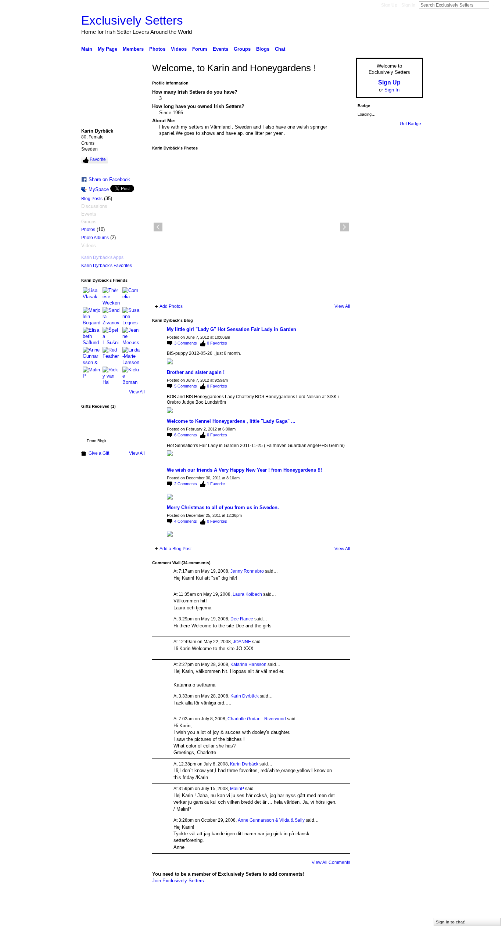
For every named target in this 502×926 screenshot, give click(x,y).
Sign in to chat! (451, 922)
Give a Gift (99, 453)
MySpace (99, 189)
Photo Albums (95, 237)
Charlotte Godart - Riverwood (256, 718)
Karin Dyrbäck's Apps (102, 257)
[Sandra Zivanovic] (111, 316)
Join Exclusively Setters (178, 880)
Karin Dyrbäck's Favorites (106, 265)
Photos (88, 229)
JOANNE (242, 641)
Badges (339, 917)
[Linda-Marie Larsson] (131, 355)
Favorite (98, 159)
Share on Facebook (109, 179)
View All (137, 391)
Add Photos (171, 306)
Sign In (408, 5)
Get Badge (410, 123)
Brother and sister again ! (196, 372)
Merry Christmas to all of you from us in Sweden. (223, 507)
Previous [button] (158, 227)
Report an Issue (368, 917)
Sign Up (389, 5)
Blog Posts (92, 198)
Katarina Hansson (248, 664)
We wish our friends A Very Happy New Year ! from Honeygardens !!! (244, 470)
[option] (251, 227)
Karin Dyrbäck (244, 696)
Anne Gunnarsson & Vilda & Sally (271, 820)
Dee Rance (241, 618)
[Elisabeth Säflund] (91, 336)
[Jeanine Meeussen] (131, 336)
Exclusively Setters (132, 20)
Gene (126, 917)
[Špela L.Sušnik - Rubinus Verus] (111, 336)
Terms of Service (406, 917)
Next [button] (344, 227)
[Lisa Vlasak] (91, 296)
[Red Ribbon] (96, 424)
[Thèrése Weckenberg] (111, 296)
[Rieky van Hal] (111, 375)
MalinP (237, 788)
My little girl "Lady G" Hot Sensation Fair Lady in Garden (231, 329)
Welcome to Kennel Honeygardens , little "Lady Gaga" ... (231, 421)
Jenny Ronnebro (247, 571)
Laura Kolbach (247, 594)
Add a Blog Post (175, 548)
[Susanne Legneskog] (131, 316)
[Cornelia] (131, 296)
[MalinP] (91, 375)
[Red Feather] (111, 355)
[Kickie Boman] (131, 375)
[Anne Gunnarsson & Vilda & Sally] (91, 355)
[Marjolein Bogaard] (91, 316)
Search (495, 4)
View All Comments (331, 862)
